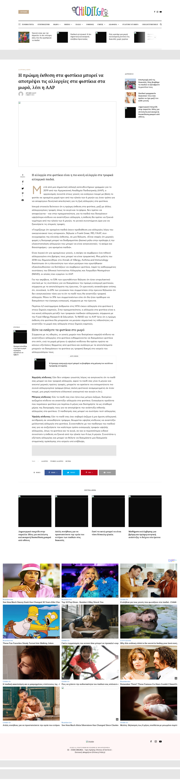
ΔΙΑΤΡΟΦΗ (22, 69)
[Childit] (90, 11)
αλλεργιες (44, 461)
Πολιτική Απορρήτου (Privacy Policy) (90, 752)
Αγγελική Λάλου (31, 93)
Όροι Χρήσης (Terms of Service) (98, 750)
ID (68, 750)
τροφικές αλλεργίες (56, 461)
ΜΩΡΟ (28, 69)
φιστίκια (68, 461)
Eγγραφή (23, 12)
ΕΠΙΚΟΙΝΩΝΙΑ (77, 750)
